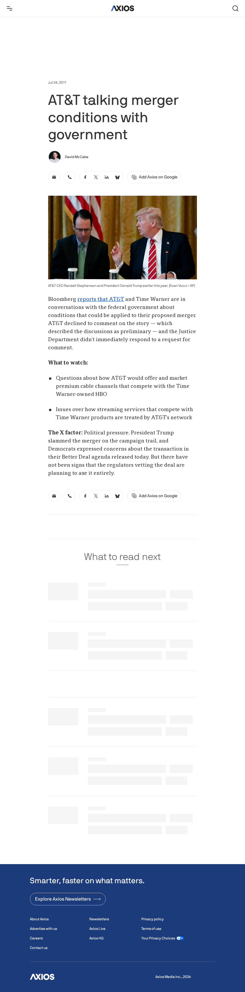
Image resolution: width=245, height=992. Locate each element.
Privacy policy (152, 919)
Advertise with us (43, 928)
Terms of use (151, 928)
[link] (54, 177)
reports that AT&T (100, 299)
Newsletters (99, 919)
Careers (36, 938)
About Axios (39, 919)
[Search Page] (235, 8)
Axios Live (97, 928)
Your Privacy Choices (158, 938)
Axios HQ (96, 938)
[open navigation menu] (9, 8)
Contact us (39, 948)
